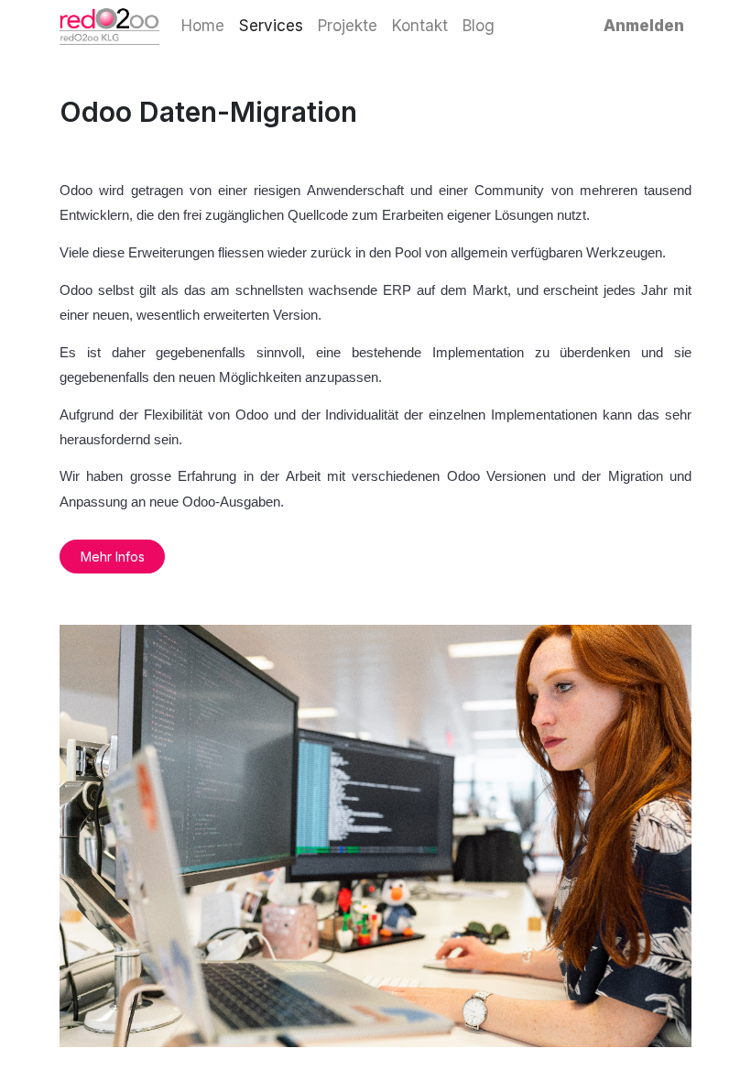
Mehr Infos (113, 556)
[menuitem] (203, 26)
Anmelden (644, 25)
